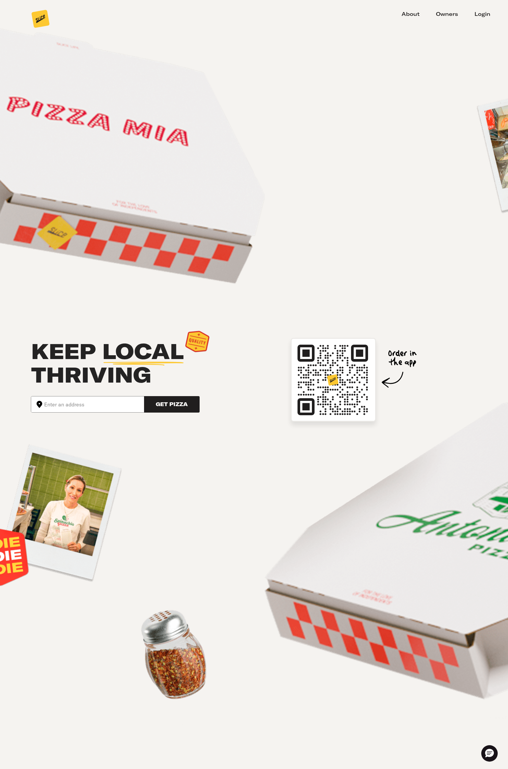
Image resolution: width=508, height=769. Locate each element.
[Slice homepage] (40, 19)
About (411, 14)
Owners (447, 14)
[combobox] (94, 404)
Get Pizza (172, 404)
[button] (489, 753)
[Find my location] (37, 404)
